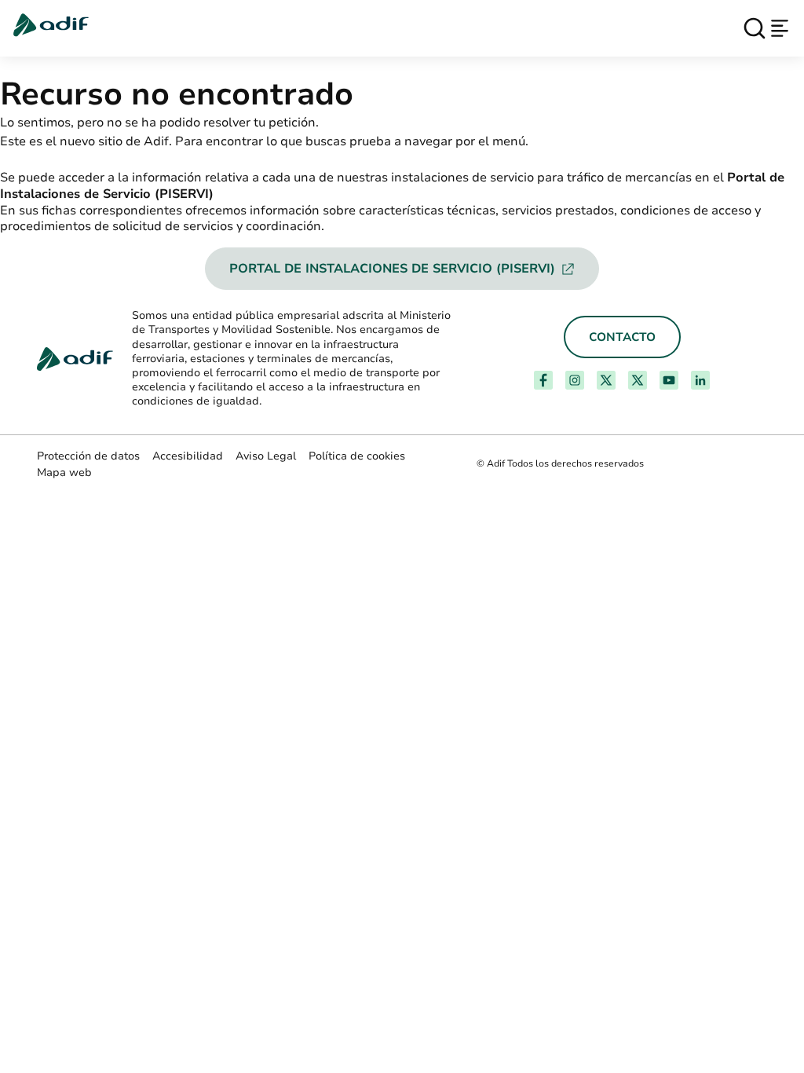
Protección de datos (88, 456)
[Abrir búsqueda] (754, 28)
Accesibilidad (187, 456)
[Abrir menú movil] (779, 28)
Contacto (622, 337)
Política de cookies (357, 456)
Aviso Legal (266, 456)
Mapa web (64, 472)
